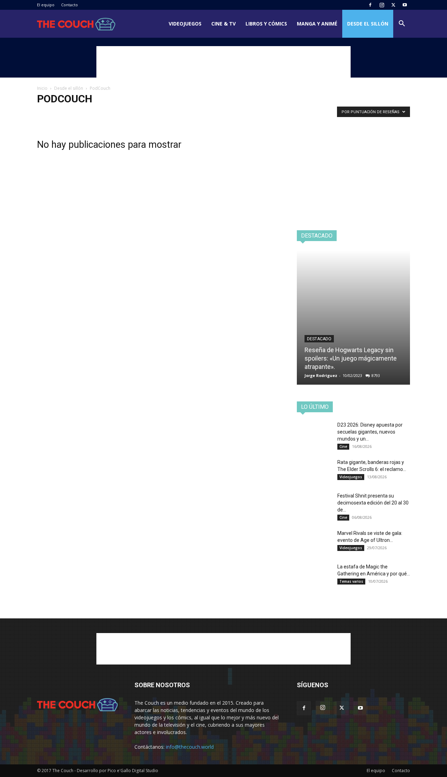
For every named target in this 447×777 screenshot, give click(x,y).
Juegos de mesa (117, 113)
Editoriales (85, 113)
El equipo (45, 4)
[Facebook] (370, 5)
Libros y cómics (266, 23)
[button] (401, 24)
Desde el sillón (367, 23)
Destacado (319, 338)
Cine (343, 446)
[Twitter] (393, 5)
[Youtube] (405, 5)
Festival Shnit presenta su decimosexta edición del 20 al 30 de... (373, 503)
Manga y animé (317, 23)
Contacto (69, 4)
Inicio (42, 88)
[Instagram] (381, 5)
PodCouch (148, 113)
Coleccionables (54, 113)
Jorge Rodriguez (321, 375)
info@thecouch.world (190, 746)
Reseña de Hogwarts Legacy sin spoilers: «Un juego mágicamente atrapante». (351, 358)
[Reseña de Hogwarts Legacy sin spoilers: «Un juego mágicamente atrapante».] (353, 317)
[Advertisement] (223, 62)
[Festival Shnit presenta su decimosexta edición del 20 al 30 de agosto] (314, 504)
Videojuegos (185, 23)
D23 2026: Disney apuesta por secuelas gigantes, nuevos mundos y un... (370, 432)
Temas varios (178, 113)
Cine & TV (223, 23)
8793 (376, 375)
